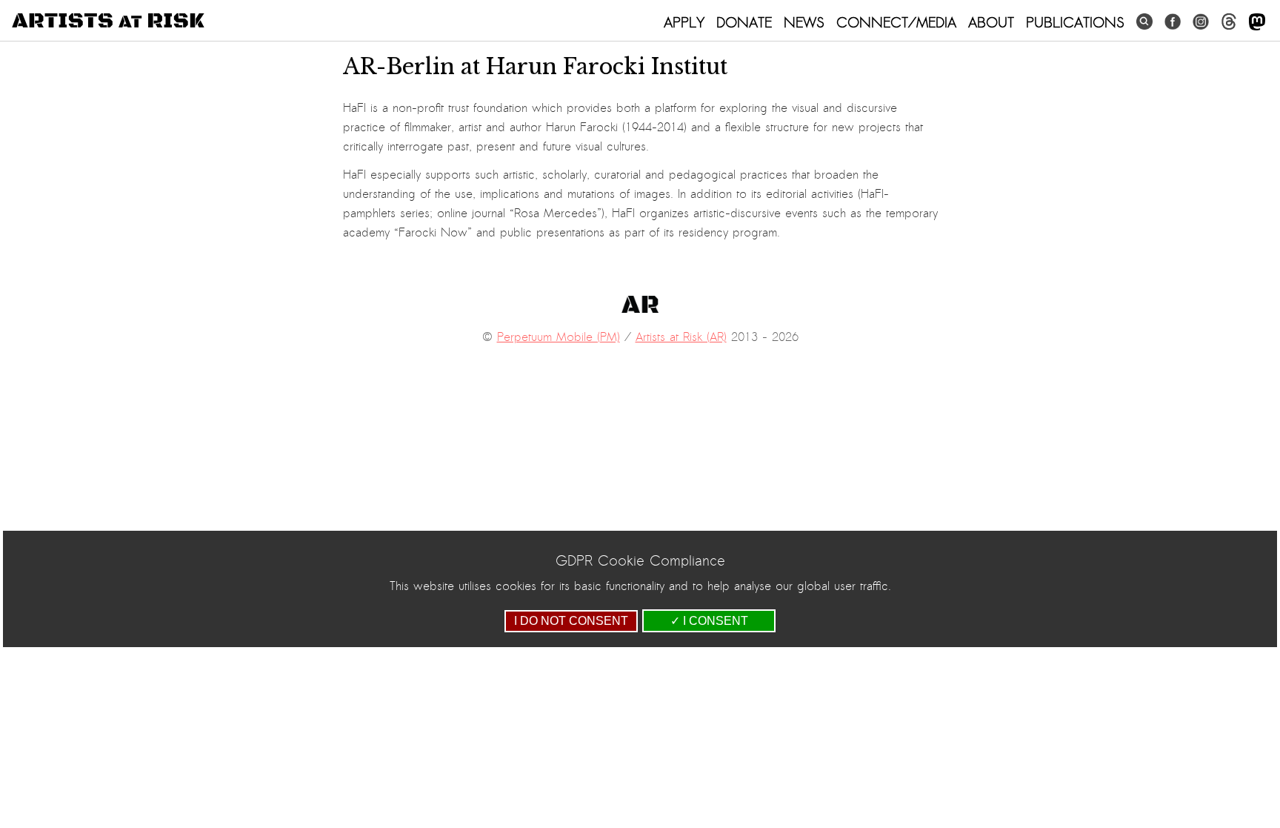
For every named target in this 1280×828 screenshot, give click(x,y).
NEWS (804, 22)
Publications (1075, 22)
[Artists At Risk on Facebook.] (1172, 22)
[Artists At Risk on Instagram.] (1201, 22)
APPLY (684, 22)
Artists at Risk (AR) (681, 337)
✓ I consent (709, 621)
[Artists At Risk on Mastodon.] (1257, 22)
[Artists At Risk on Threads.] (1229, 22)
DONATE (744, 22)
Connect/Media (896, 22)
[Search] (1144, 22)
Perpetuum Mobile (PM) (558, 337)
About (991, 22)
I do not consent (571, 621)
